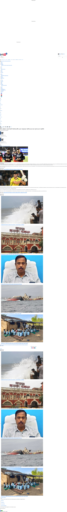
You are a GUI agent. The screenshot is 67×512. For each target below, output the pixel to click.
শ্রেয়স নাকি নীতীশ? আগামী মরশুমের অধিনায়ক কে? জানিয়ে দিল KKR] (13, 169)
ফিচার (1, 87)
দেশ (5, 59)
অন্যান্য (4, 69)
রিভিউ (3, 75)
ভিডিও (1, 83)
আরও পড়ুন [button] (1, 348)
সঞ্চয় (22, 59)
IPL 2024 (12, 344)
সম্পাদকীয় (2, 84)
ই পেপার (2, 80)
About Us (2, 500)
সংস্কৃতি (5, 75)
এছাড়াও (0, 124)
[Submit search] (62, 57)
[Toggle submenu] (0, 107)
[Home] (3, 54)
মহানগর (2, 59)
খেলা (11, 59)
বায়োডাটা (2, 77)
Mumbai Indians (17, 344)
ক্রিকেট (1, 69)
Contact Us (2, 502)
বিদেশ (6, 59)
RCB (19, 344)
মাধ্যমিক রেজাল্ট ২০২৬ (3, 89)
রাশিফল (21, 59)
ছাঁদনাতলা (2, 91)
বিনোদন (13, 59)
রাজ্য (1, 66)
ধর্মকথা (1, 71)
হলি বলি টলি (2, 75)
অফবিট (1, 70)
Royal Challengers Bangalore (24, 344)
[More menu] (66, 59)
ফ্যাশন (5, 65)
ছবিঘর (19, 59)
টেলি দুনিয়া (7, 75)
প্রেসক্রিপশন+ (9, 59)
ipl (1, 498)
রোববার (1, 86)
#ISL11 (2, 62)
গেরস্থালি (11, 65)
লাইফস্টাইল (16, 59)
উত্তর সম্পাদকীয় (5, 85)
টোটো (9, 65)
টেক (8, 65)
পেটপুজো (7, 65)
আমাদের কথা (2, 85)
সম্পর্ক (4, 65)
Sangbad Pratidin (3, 497)
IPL (10, 344)
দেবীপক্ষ (2, 88)
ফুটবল (3, 69)
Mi (14, 344)
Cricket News (8, 344)
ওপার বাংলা (2, 72)
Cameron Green (4, 344)
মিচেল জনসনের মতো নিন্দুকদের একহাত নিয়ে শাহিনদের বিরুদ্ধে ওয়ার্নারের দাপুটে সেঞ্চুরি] (15, 192)
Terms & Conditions (3, 505)
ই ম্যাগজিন (2, 81)
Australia (1, 344)
